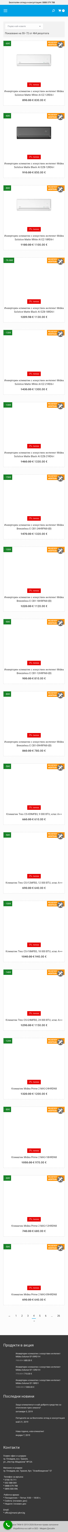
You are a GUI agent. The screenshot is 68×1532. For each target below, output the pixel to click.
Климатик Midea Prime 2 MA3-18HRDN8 (34, 1157)
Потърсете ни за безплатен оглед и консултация (40, 1418)
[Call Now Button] (7, 1525)
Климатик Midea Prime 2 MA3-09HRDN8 (34, 1294)
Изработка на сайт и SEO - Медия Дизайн (34, 1528)
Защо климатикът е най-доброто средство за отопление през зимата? (38, 1406)
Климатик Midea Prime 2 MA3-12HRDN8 (34, 1225)
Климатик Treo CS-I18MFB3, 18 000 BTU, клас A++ (34, 951)
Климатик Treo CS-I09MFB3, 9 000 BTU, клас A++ (34, 814)
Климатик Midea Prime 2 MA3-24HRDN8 (34, 1088)
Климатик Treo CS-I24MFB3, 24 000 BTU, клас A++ (34, 1020)
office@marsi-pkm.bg (15, 1513)
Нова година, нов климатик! (30, 1431)
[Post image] (8, 1408)
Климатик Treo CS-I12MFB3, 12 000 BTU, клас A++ (34, 882)
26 (58, 1315)
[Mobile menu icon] (5, 10)
